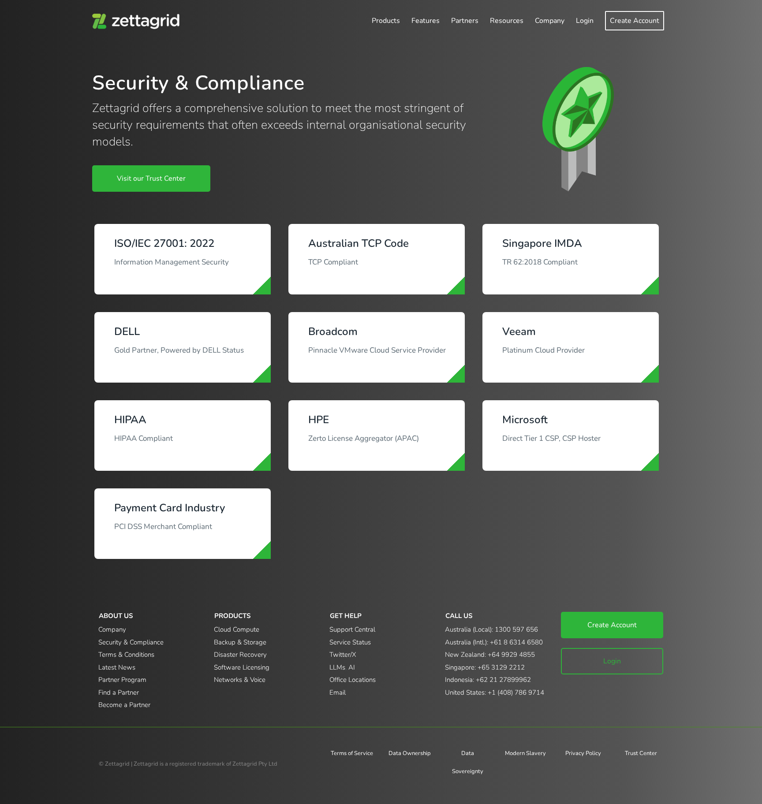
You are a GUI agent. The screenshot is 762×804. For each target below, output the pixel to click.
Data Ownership (409, 753)
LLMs (337, 667)
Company (112, 629)
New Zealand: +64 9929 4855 (490, 654)
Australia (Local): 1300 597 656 (491, 629)
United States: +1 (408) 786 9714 (494, 692)
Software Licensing (241, 667)
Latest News (116, 667)
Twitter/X (342, 654)
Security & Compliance (131, 642)
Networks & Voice (239, 679)
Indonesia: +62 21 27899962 (488, 679)
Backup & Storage (240, 642)
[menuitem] (386, 21)
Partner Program (122, 679)
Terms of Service (352, 753)
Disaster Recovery (240, 654)
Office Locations (352, 679)
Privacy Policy (583, 753)
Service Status (350, 642)
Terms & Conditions (126, 654)
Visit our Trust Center (151, 178)
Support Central (352, 629)
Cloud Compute (236, 629)
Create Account (612, 625)
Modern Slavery (525, 753)
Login (612, 661)
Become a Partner (124, 704)
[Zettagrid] (137, 21)
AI (351, 667)
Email (337, 692)
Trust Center (641, 753)
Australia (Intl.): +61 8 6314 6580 (494, 642)
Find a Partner (118, 692)
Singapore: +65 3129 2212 (485, 667)
